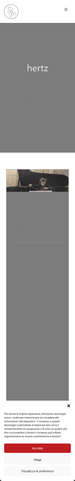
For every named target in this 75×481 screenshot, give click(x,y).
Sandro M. (22, 208)
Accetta (37, 448)
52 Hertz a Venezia (34, 201)
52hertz (40, 221)
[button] (69, 406)
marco (45, 226)
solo (49, 230)
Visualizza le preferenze (37, 471)
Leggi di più (19, 393)
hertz (37, 226)
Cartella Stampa (45, 213)
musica (30, 230)
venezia (16, 235)
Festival (47, 217)
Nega (37, 459)
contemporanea (22, 226)
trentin (58, 230)
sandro (41, 230)
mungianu (18, 230)
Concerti (35, 217)
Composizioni (20, 217)
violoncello (18, 221)
